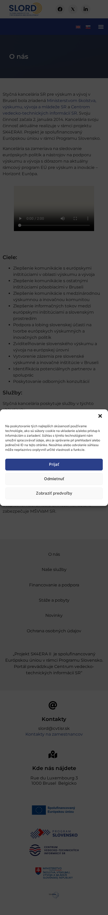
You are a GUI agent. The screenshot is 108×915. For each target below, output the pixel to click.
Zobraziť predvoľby (54, 493)
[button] (100, 416)
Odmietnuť (54, 478)
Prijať (54, 464)
